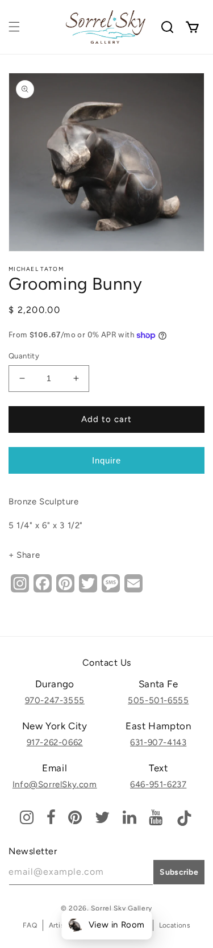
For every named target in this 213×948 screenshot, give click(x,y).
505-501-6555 (158, 700)
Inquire (106, 460)
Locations (174, 925)
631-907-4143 (158, 742)
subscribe (179, 872)
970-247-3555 (55, 700)
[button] (14, 26)
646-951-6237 (158, 784)
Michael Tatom (36, 269)
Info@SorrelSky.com (54, 784)
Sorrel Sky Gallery (121, 908)
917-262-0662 (55, 742)
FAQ (30, 925)
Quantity (24, 356)
